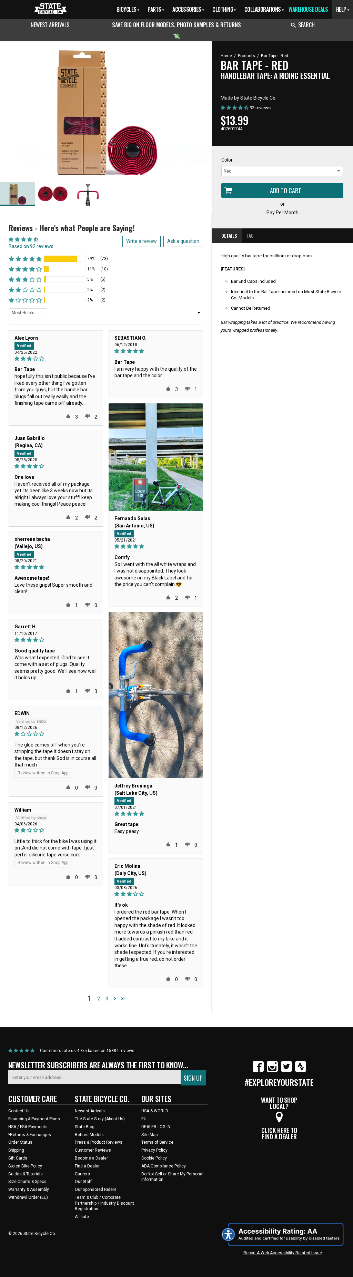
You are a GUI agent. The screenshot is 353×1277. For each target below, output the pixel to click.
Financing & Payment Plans (34, 1118)
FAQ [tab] (250, 235)
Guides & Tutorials (25, 1174)
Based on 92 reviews (31, 246)
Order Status (20, 1142)
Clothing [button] (224, 9)
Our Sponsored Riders (96, 1189)
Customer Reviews (93, 1150)
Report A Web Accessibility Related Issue (282, 1252)
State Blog (84, 1126)
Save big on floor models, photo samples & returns (176, 25)
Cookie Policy (154, 1158)
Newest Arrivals (50, 25)
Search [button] (306, 25)
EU (144, 1118)
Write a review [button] (141, 241)
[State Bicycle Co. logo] (50, 8)
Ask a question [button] (183, 241)
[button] (25, 259)
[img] (55, 358)
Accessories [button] (188, 9)
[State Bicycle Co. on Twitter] (286, 1070)
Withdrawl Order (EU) (28, 1197)
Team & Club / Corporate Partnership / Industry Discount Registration (104, 1203)
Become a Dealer (91, 1158)
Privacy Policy (154, 1150)
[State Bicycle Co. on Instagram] (272, 1070)
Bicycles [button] (128, 9)
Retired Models (89, 1134)
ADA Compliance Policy (163, 1166)
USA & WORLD (154, 1111)
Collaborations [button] (264, 9)
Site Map (149, 1134)
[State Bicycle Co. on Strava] (300, 1070)
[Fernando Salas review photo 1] (156, 457)
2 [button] (98, 998)
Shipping (16, 1150)
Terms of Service (157, 1142)
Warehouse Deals (308, 9)
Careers (82, 1174)
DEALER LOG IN (155, 1126)
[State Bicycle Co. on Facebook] (258, 1070)
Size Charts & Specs (27, 1181)
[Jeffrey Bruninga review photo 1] (156, 695)
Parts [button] (156, 9)
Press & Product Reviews (98, 1142)
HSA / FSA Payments (28, 1126)
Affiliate (82, 1216)
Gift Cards (17, 1158)
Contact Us (19, 1111)
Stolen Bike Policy (25, 1166)
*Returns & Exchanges (29, 1134)
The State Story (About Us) (100, 1118)
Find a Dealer (87, 1166)
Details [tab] (229, 235)
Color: (227, 160)
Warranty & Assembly (28, 1189)
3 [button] (106, 998)
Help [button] (343, 9)
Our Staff (83, 1181)
